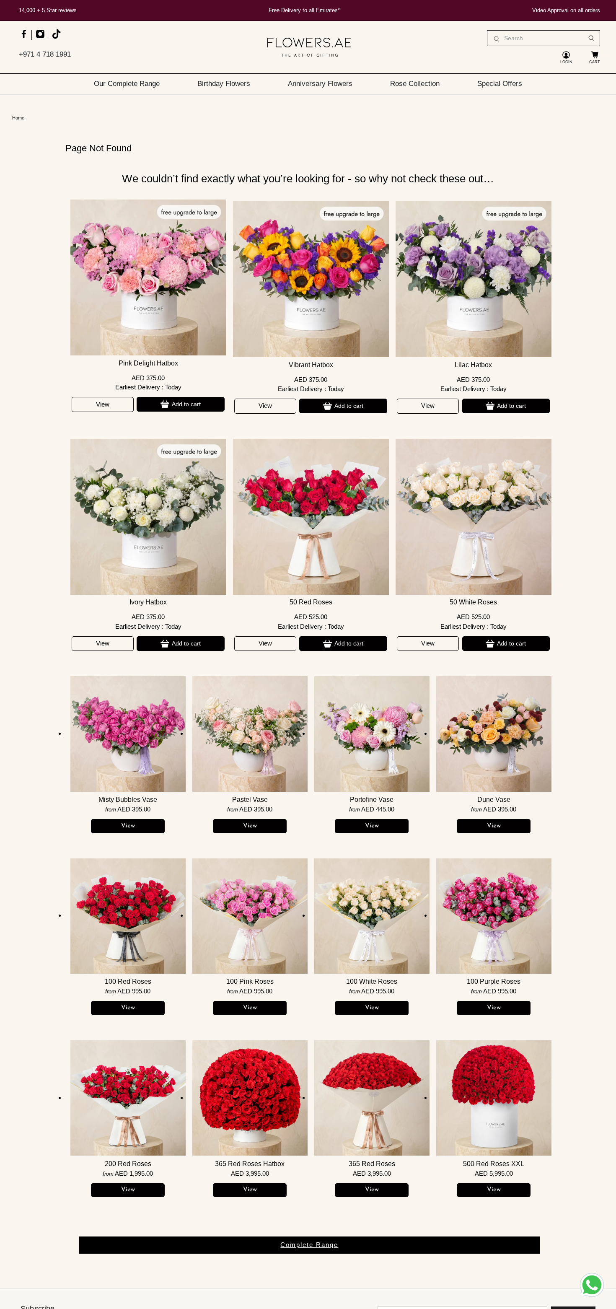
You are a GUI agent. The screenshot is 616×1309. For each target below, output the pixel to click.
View (102, 404)
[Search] (591, 38)
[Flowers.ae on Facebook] (23, 38)
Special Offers (499, 83)
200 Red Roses (128, 1163)
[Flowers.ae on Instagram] (40, 38)
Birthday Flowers (223, 83)
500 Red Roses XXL (493, 1163)
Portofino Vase (371, 799)
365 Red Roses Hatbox (250, 1163)
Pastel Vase (250, 799)
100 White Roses (371, 981)
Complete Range (309, 1244)
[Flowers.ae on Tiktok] (56, 38)
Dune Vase (493, 799)
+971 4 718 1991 (45, 54)
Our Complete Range (127, 83)
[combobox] (543, 38)
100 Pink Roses (250, 981)
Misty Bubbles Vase (127, 799)
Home (18, 118)
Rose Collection (415, 83)
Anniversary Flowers (320, 83)
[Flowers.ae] (309, 47)
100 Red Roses (128, 981)
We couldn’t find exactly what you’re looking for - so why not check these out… (308, 178)
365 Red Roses (372, 1163)
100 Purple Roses (493, 981)
